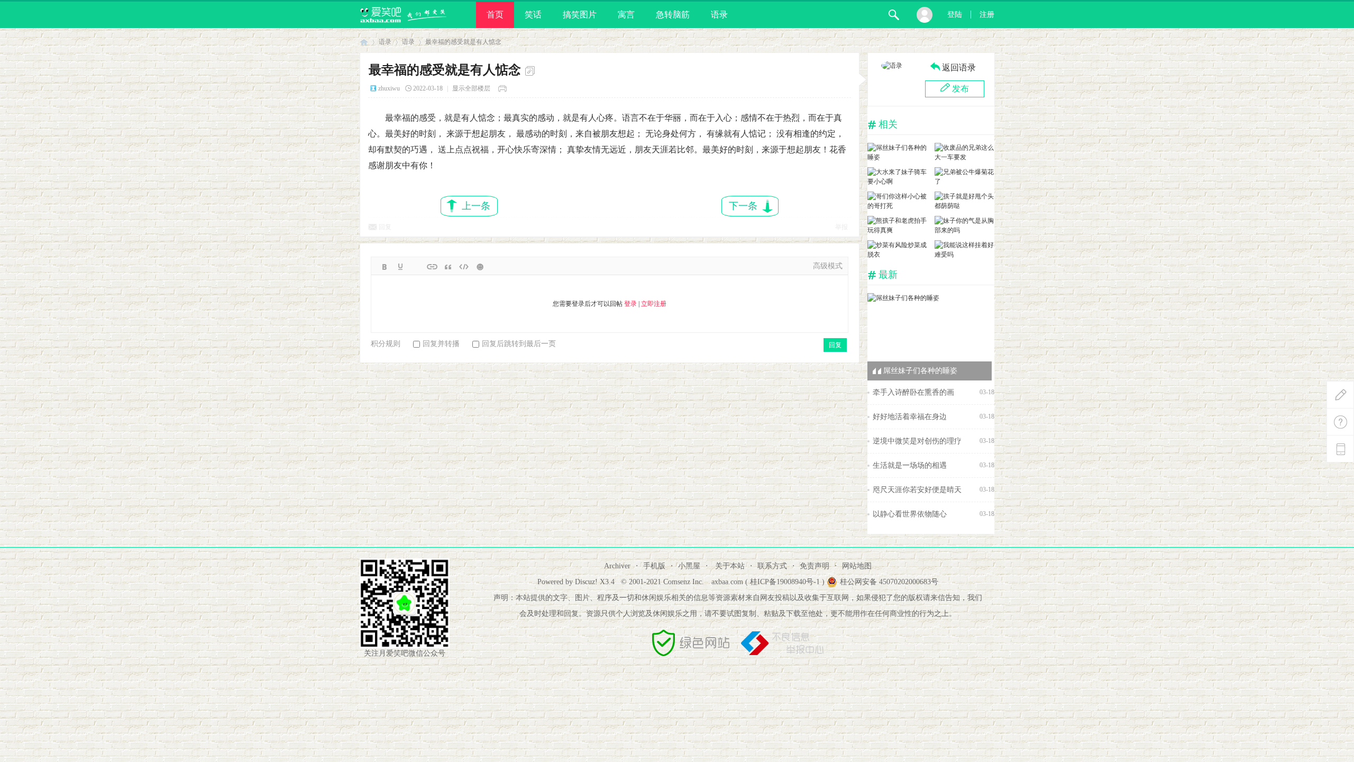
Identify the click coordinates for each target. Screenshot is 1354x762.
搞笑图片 (580, 14)
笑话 (533, 14)
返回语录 (959, 67)
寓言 (626, 14)
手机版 (654, 566)
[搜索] (894, 15)
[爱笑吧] (403, 26)
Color (400, 266)
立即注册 (653, 303)
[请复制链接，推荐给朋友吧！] (531, 71)
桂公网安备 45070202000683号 (889, 582)
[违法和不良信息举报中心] (782, 654)
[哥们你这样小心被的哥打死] (897, 206)
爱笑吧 (364, 42)
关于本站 (730, 566)
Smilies (479, 266)
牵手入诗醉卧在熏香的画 (913, 392)
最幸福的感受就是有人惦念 (463, 42)
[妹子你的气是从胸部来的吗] (964, 230)
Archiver (617, 566)
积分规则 (385, 344)
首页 (495, 14)
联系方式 (772, 566)
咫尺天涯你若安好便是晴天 (917, 490)
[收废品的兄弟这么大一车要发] (964, 157)
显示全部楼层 (471, 88)
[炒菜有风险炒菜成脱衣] (897, 254)
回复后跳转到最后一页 (519, 344)
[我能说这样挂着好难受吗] (964, 254)
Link (432, 266)
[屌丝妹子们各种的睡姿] (897, 157)
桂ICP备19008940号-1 (785, 582)
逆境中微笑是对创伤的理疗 (917, 441)
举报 (841, 227)
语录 (719, 14)
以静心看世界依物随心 (910, 514)
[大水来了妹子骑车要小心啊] (897, 181)
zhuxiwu (389, 88)
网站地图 (857, 566)
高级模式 (828, 266)
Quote (448, 266)
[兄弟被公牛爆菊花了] (964, 181)
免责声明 (814, 566)
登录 (630, 303)
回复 (385, 227)
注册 (987, 15)
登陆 (954, 15)
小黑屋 (689, 566)
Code (464, 266)
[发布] (1340, 395)
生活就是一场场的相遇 (910, 465)
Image (416, 266)
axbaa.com (727, 582)
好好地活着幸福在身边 (910, 417)
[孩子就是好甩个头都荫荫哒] (964, 206)
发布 (960, 88)
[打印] (504, 88)
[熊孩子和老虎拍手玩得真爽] (897, 230)
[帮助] (1340, 422)
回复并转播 (441, 344)
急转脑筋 (673, 14)
